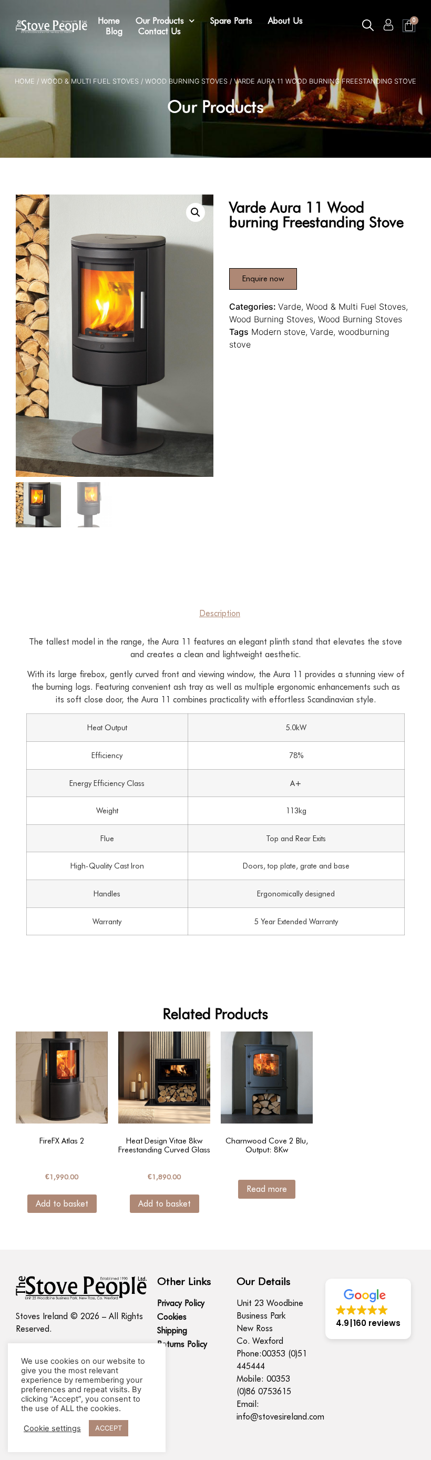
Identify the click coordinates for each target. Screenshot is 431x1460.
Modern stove (278, 331)
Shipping (172, 1330)
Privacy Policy (180, 1303)
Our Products (160, 21)
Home (109, 21)
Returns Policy (182, 1344)
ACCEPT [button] (108, 1428)
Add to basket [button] (62, 1204)
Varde (289, 306)
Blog (114, 31)
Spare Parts (231, 21)
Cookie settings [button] (52, 1428)
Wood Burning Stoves (186, 81)
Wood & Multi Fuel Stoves (90, 81)
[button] (368, 25)
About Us (285, 21)
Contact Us (159, 31)
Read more (267, 1189)
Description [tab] (219, 613)
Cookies (172, 1317)
